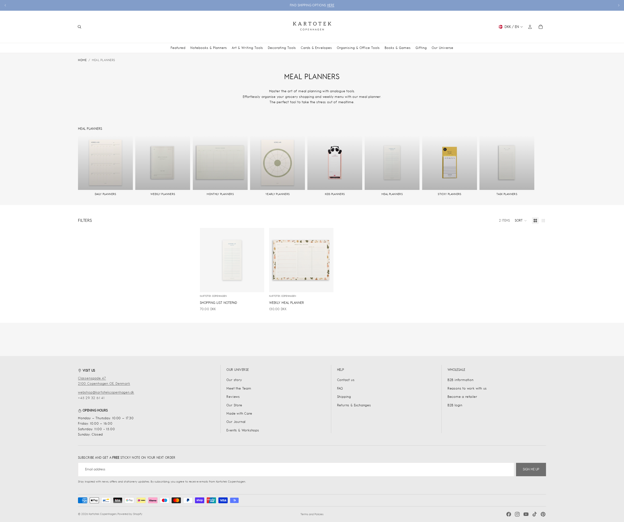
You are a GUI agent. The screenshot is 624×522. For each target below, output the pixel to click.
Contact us (346, 380)
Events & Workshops (242, 430)
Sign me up (531, 469)
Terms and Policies (312, 514)
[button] (521, 220)
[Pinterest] (543, 514)
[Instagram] (517, 514)
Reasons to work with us (467, 388)
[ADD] (256, 284)
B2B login (455, 405)
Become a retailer (462, 397)
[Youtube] (526, 514)
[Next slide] (618, 5)
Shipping (344, 397)
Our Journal (235, 422)
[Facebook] (509, 514)
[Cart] (540, 26)
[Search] (79, 26)
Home (82, 60)
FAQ (340, 388)
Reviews (233, 397)
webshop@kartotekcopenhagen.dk (106, 392)
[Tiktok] (534, 514)
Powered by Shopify (129, 514)
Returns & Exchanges (354, 405)
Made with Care (239, 413)
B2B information (461, 380)
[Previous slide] (5, 5)
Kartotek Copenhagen (103, 514)
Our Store (234, 405)
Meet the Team (238, 388)
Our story (234, 380)
